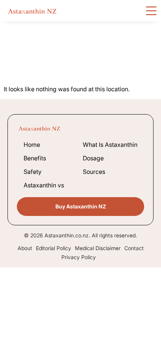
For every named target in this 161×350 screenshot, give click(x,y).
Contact (134, 248)
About (25, 248)
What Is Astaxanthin (110, 144)
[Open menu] (151, 10)
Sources (94, 171)
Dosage (93, 158)
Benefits (35, 158)
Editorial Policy (53, 248)
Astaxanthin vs (44, 185)
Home (32, 144)
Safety (33, 171)
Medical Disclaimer (98, 248)
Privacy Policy (78, 257)
